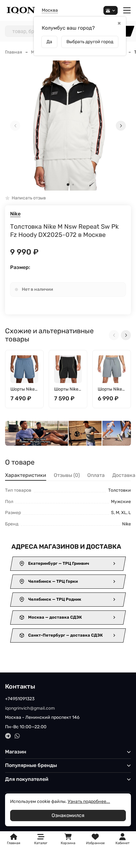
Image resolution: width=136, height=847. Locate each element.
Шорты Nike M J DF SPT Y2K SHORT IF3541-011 (66, 389)
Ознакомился (68, 815)
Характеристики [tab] (25, 475)
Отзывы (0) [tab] (67, 475)
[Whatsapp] (17, 736)
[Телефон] (110, 10)
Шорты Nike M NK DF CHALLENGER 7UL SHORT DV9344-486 (24, 389)
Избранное (95, 839)
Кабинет (122, 843)
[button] (68, 184)
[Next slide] (121, 126)
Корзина (68, 839)
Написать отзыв (29, 198)
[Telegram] (8, 736)
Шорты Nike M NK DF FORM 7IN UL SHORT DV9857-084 (111, 389)
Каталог (40, 843)
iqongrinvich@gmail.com (30, 708)
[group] (68, 125)
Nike (15, 214)
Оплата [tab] (96, 475)
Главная (13, 52)
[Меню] (127, 10)
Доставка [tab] (123, 475)
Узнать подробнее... (89, 801)
